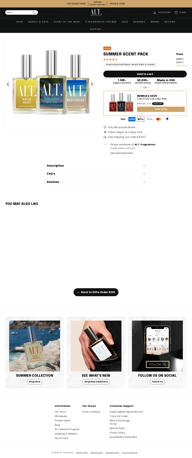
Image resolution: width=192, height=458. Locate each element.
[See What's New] (96, 346)
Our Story (60, 411)
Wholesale (61, 416)
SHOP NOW (161, 109)
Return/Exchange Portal (120, 422)
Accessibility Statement (123, 437)
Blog (57, 425)
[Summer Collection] (34, 346)
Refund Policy (117, 428)
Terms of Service (129, 452)
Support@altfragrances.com (126, 411)
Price (179, 54)
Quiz (125, 21)
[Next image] (91, 84)
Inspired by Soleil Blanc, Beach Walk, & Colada (130, 64)
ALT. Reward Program (67, 429)
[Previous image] (8, 84)
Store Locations (91, 411)
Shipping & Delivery (66, 433)
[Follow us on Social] (157, 346)
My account (61, 438)
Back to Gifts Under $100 (98, 292)
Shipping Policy (112, 452)
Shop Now (34, 381)
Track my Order (119, 416)
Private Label (62, 420)
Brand (155, 21)
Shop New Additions (96, 381)
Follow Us (157, 381)
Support (96, 29)
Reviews (170, 21)
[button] (110, 59)
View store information (121, 153)
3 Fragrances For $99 (101, 21)
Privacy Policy (117, 432)
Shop (19, 21)
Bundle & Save (39, 21)
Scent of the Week (67, 21)
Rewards (139, 21)
